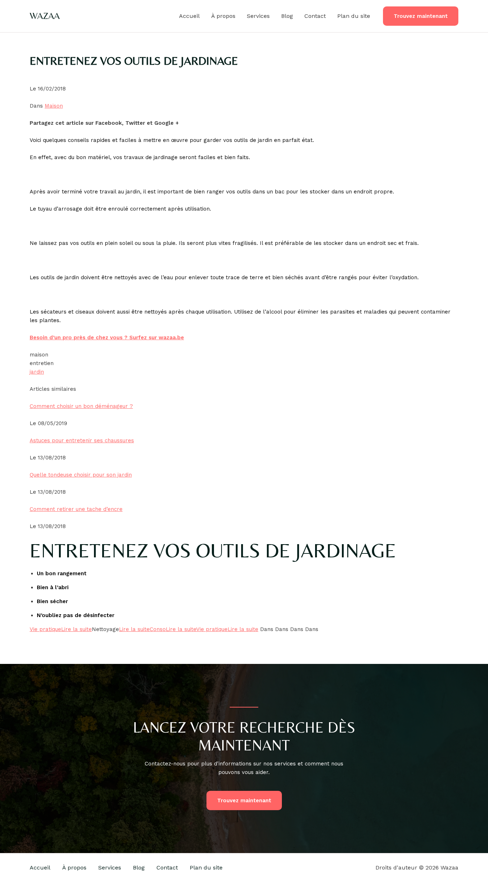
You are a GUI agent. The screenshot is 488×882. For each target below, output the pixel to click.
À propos (223, 16)
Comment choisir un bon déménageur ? (81, 406)
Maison (54, 106)
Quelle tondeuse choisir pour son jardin (81, 475)
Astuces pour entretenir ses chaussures (82, 440)
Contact (315, 16)
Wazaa (45, 15)
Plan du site (353, 16)
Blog (287, 16)
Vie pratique (45, 629)
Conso (158, 629)
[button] (420, 16)
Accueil (189, 16)
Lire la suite (76, 629)
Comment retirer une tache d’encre (76, 509)
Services (258, 16)
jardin (37, 372)
